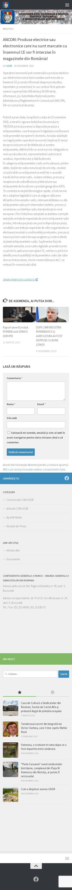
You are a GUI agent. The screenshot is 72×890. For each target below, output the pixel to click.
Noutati (8, 28)
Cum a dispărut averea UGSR (38, 789)
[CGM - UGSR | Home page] (6, 5)
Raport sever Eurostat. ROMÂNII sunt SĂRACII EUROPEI (16, 332)
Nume (11, 404)
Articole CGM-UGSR (17, 508)
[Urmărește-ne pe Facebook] (67, 478)
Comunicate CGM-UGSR (20, 500)
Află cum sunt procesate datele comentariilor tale (34, 469)
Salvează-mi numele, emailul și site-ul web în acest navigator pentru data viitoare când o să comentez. (36, 437)
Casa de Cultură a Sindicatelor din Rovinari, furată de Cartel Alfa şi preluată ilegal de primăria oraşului (41, 707)
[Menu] (67, 5)
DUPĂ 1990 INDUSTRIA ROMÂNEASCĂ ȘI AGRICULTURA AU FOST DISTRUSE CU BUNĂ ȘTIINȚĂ (49, 336)
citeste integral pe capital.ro (19, 279)
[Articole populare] (19, 692)
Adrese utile (13, 550)
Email (41, 404)
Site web (12, 418)
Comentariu (15, 378)
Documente (13, 559)
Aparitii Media (14, 517)
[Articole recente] (52, 692)
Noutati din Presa (16, 526)
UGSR (9, 65)
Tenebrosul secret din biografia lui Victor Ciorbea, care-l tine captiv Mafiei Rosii (44, 728)
